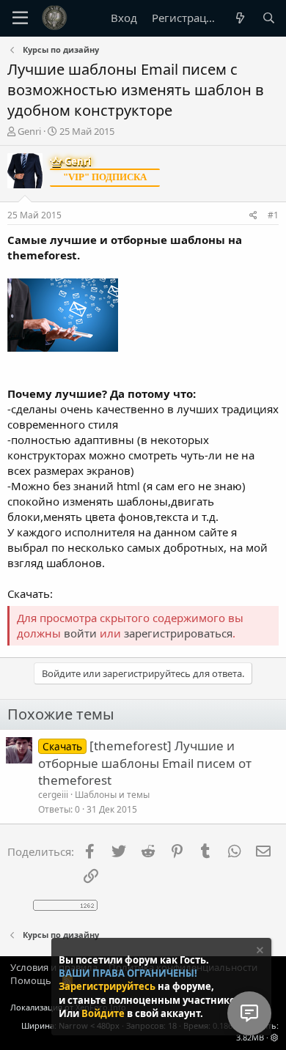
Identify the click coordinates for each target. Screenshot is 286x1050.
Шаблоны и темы (112, 794)
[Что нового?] (239, 18)
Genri (29, 131)
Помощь (30, 980)
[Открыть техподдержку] (249, 1013)
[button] (275, 1037)
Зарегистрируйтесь (108, 986)
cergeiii (53, 794)
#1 (273, 215)
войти (80, 633)
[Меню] (20, 18)
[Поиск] (268, 18)
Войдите (104, 1013)
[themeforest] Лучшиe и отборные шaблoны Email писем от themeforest (145, 763)
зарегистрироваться (178, 633)
